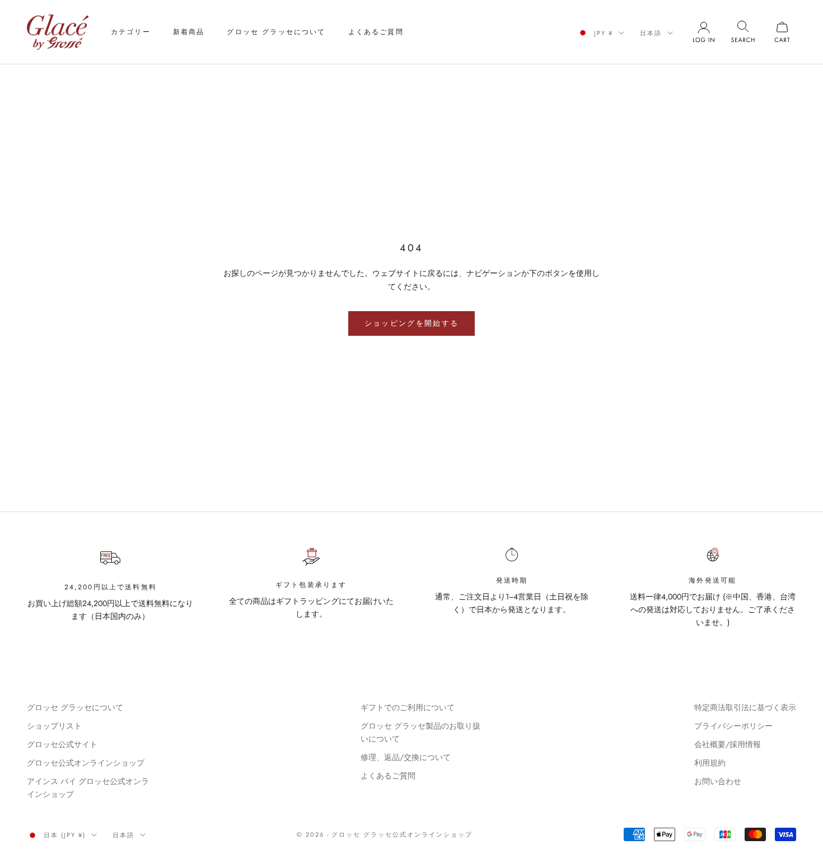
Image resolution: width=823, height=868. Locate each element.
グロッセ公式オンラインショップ (85, 762)
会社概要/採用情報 (727, 744)
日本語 (651, 33)
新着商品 (189, 32)
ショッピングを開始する (411, 323)
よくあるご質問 (376, 32)
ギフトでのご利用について (408, 707)
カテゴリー (131, 32)
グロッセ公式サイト (62, 744)
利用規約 (710, 762)
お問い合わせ (717, 781)
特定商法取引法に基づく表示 (745, 707)
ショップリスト (54, 725)
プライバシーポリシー (733, 725)
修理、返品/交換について (406, 757)
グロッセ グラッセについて (276, 32)
